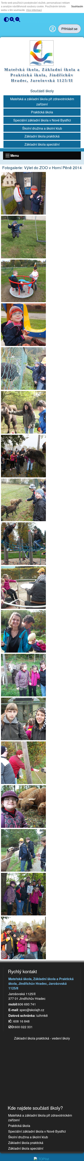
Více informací (34, 10)
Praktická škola (42, 112)
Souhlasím (77, 6)
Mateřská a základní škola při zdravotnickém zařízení (42, 101)
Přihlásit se (69, 28)
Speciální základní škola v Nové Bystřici (42, 120)
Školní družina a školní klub (42, 128)
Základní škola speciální (42, 144)
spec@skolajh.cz (32, 1009)
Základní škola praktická (42, 136)
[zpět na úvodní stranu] (42, 53)
